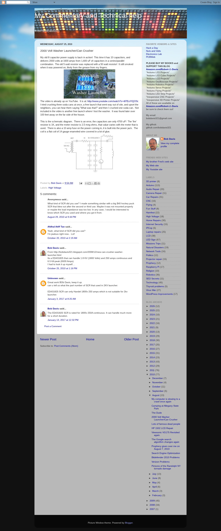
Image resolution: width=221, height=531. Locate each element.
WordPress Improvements (159, 294)
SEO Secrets (152, 278)
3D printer (151, 181)
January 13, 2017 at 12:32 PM (63, 320)
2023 (152, 319)
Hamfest (150, 212)
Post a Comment (52, 326)
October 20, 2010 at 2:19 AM (62, 238)
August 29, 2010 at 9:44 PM (62, 217)
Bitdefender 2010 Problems (166, 457)
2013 (152, 361)
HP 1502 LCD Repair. (163, 428)
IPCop (149, 228)
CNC (148, 201)
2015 (152, 353)
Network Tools (153, 251)
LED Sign (151, 239)
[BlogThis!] (89, 183)
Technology (152, 282)
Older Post (131, 339)
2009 (152, 501)
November (158, 382)
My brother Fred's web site (159, 161)
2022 (152, 323)
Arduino (150, 185)
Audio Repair (152, 189)
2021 (152, 327)
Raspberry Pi (152, 267)
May (154, 482)
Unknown (53, 278)
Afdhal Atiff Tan (56, 227)
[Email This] (86, 183)
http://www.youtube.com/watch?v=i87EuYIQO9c (112, 101)
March (155, 491)
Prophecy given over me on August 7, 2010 (166, 447)
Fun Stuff (150, 209)
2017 (152, 344)
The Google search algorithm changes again (165, 440)
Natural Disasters (155, 247)
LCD (148, 236)
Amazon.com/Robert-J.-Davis (162, 69)
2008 (152, 505)
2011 (152, 370)
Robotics (150, 275)
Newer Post (48, 339)
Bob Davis (53, 248)
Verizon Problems (161, 462)
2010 (152, 374)
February (157, 495)
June (155, 478)
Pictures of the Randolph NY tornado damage (166, 467)
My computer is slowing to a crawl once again (166, 400)
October (156, 386)
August (156, 395)
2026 (152, 306)
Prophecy (151, 263)
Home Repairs (153, 220)
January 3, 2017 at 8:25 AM (62, 299)
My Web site (152, 165)
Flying (149, 205)
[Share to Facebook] (95, 183)
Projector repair (154, 259)
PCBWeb (150, 57)
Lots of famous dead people (166, 424)
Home (90, 339)
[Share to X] (92, 183)
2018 (152, 340)
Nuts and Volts (153, 51)
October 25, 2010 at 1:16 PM (62, 268)
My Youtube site (154, 169)
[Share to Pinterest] (98, 183)
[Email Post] (80, 183)
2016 (152, 349)
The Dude (157, 413)
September (158, 391)
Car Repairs (152, 197)
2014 (152, 357)
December (158, 378)
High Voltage (54, 188)
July (154, 474)
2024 (152, 314)
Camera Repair (154, 193)
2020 (152, 332)
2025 (152, 310)
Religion (150, 271)
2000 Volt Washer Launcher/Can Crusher (164, 418)
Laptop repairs (153, 232)
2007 (152, 509)
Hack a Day (152, 48)
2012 (152, 366)
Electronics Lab (154, 54)
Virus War (151, 290)
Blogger (129, 523)
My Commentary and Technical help (88, 15)
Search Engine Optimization (166, 453)
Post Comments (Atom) (66, 346)
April (154, 487)
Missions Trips (153, 243)
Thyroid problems (155, 286)
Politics (149, 255)
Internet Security (154, 224)
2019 (152, 336)
